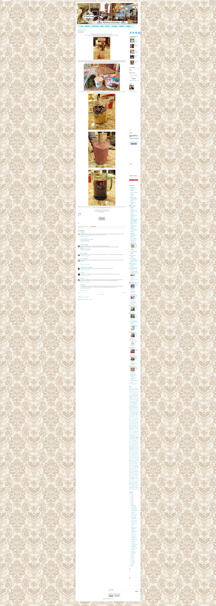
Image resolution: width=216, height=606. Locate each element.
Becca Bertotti (82, 253)
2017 (131, 497)
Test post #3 (132, 203)
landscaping (131, 435)
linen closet (136, 436)
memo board (132, 442)
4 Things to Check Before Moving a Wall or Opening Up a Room (133, 211)
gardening (136, 421)
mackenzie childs (131, 439)
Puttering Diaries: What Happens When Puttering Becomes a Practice (133, 199)
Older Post (124, 292)
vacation (137, 482)
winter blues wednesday (134, 487)
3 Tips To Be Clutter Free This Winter (134, 508)
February (132, 561)
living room (131, 438)
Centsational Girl (133, 255)
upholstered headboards (133, 481)
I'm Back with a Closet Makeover (134, 549)
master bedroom (135, 441)
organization (132, 446)
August (132, 553)
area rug (137, 388)
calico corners (134, 394)
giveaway (134, 423)
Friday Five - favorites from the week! (136, 335)
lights (133, 436)
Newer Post (80, 292)
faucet (133, 415)
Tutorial (130, 478)
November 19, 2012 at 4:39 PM (85, 264)
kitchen (135, 431)
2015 (131, 500)
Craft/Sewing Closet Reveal (136, 61)
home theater (133, 430)
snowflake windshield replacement (85, 239)
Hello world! (132, 256)
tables (134, 472)
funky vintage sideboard (136, 368)
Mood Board (135, 443)
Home (102, 292)
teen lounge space (131, 473)
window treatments (135, 486)
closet (134, 401)
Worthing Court (132, 205)
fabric (134, 413)
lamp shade (131, 433)
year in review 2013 (131, 489)
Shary (81, 232)
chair (131, 395)
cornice (131, 403)
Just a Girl (132, 278)
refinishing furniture (132, 461)
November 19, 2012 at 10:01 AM (85, 236)
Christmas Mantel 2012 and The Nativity (134, 510)
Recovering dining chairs (134, 460)
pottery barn (135, 455)
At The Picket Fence (133, 320)
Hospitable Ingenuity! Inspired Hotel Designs (134, 528)
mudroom (134, 444)
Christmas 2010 (132, 397)
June (132, 556)
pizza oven (135, 453)
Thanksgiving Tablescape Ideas (134, 531)
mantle (133, 440)
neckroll (132, 445)
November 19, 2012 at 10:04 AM (85, 241)
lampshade (130, 434)
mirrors (136, 442)
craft (134, 403)
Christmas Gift (131, 400)
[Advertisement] (133, 111)
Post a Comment (81, 290)
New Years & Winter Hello (136, 285)
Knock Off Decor (133, 225)
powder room (135, 457)
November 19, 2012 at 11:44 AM (85, 250)
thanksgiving (136, 474)
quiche (134, 459)
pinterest (131, 453)
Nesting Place (132, 214)
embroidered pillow (134, 411)
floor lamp (130, 416)
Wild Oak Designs (83, 244)
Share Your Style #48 (136, 341)
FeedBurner (136, 80)
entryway (130, 412)
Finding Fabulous (133, 332)
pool (131, 455)
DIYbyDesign (132, 90)
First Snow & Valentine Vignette (136, 350)
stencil (134, 470)
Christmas (135, 396)
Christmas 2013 (134, 399)
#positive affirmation (132, 388)
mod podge (130, 443)
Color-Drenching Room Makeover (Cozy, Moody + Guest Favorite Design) (134, 222)
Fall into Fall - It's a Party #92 (134, 522)
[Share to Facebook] (94, 226)
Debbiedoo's (132, 209)
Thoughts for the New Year (136, 296)
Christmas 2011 (131, 398)
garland (130, 422)
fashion (130, 415)
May (132, 557)
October (132, 551)
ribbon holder (132, 464)
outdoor (130, 447)
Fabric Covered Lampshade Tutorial (134, 544)
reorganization (135, 462)
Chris (81, 272)
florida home (135, 416)
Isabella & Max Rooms (134, 380)
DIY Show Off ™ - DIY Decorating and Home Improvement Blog (133, 219)
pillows (137, 452)
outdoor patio (136, 447)
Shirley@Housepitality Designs (85, 267)
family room (135, 414)
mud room (130, 444)
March (132, 560)
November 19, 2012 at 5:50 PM (85, 269)
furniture (136, 419)
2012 (131, 504)
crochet (134, 404)
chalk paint (135, 395)
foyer (136, 418)
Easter (130, 411)
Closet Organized (133, 515)
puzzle (131, 459)
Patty (81, 278)
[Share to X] (93, 226)
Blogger (112, 598)
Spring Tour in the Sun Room (136, 273)
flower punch (135, 417)
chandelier (130, 396)
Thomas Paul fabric (133, 475)
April (132, 559)
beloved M (132, 382)
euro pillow (130, 413)
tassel (136, 472)
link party (132, 437)
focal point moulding (132, 418)
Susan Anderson (83, 258)
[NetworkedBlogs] (134, 142)
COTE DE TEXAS (133, 263)
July (131, 555)
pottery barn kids (132, 456)
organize (136, 446)
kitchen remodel (131, 432)
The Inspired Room (133, 197)
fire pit (136, 415)
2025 (131, 493)
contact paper (136, 402)
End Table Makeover (134, 514)
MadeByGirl (132, 313)
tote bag (134, 476)
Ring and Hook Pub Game (136, 45)
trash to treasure (134, 477)
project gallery (136, 458)
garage (133, 421)
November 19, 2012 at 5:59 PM (85, 275)
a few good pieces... (133, 366)
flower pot (130, 417)
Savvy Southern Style (133, 271)
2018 (131, 496)
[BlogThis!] (92, 226)
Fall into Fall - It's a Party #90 (134, 542)
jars (132, 431)
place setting (131, 454)
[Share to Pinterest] (95, 226)
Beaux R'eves (132, 355)
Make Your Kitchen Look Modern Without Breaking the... (134, 518)
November (132, 506)
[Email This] (91, 226)
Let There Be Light (134, 534)
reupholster (130, 463)
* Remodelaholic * (133, 258)
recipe (137, 459)
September (133, 552)
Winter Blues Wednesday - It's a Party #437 (136, 51)
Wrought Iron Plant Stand (133, 268)
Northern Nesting (133, 339)
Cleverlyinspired (133, 301)
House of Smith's (133, 294)
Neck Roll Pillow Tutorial (136, 56)
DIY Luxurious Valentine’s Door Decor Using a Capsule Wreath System (133, 240)
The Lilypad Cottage (133, 251)
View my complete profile (133, 91)
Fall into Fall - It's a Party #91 (134, 533)
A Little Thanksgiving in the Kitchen (134, 540)
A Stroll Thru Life (133, 202)
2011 (131, 564)
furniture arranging (132, 420)
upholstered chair (133, 480)
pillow (134, 452)
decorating (131, 406)
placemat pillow (136, 454)
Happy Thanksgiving (134, 520)
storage (137, 470)
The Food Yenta (132, 363)
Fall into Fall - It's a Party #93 (134, 512)
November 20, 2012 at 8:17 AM (85, 288)
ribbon (137, 463)
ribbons (136, 464)
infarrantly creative (133, 383)
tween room (135, 478)
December (132, 505)
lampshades (135, 434)
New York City (136, 445)
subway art (131, 471)
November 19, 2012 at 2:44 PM (85, 255)
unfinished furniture (135, 479)
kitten (136, 432)
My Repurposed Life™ (134, 267)
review (134, 463)
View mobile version (102, 294)
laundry (130, 436)
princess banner (131, 458)
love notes (135, 438)
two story (130, 479)
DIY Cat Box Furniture (133, 226)
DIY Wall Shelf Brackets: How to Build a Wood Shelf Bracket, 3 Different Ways (134, 260)
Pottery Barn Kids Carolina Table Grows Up (133, 546)
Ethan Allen (135, 412)
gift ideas (134, 422)
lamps (136, 433)
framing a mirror (131, 419)
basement (135, 389)
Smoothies (132, 526)
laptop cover (135, 435)
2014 (131, 501)
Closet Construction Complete (134, 537)
